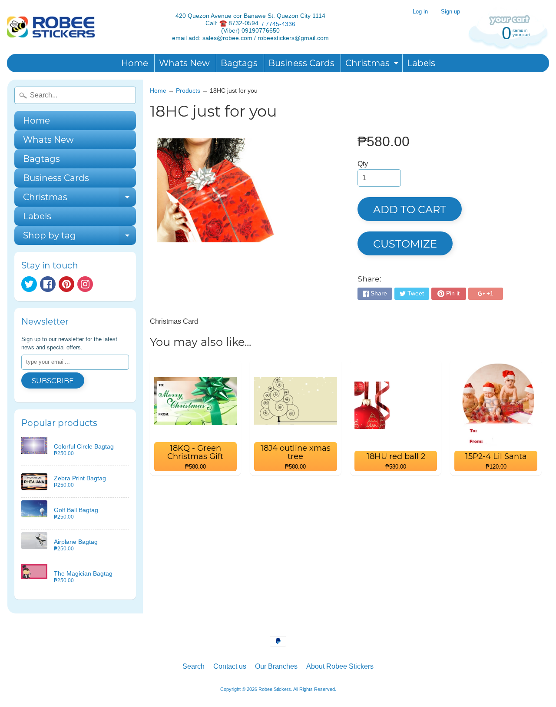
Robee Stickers (274, 689)
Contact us (229, 666)
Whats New (184, 63)
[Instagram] (85, 284)
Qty (362, 164)
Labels (421, 63)
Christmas (372, 65)
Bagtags (239, 63)
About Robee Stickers (340, 666)
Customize (405, 244)
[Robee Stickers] (51, 27)
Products (188, 90)
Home (134, 63)
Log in (420, 12)
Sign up (450, 12)
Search (193, 666)
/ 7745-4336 (276, 24)
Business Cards (301, 63)
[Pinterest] (66, 284)
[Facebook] (48, 284)
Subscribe (53, 381)
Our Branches (276, 666)
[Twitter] (29, 284)
